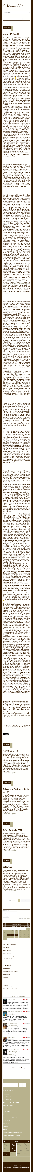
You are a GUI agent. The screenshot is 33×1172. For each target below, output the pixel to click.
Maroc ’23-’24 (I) (10, 751)
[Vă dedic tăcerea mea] (5, 1028)
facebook (5, 1085)
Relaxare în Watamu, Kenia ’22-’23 (12, 956)
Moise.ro (5, 983)
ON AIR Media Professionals (22, 1167)
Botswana (7, 867)
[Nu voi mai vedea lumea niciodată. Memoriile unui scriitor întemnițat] (5, 1054)
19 (16, 934)
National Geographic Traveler (10, 971)
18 (12, 934)
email (24, 1085)
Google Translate (26, 918)
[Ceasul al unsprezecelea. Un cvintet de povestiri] (5, 1016)
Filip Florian (11, 1000)
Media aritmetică (11, 999)
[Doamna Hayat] (5, 1042)
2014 (24, 89)
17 (8, 934)
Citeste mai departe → (10, 773)
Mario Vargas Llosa (13, 1025)
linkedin (16, 1085)
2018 (4, 90)
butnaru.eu (5, 977)
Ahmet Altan (11, 1039)
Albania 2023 (6, 947)
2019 (16, 1141)
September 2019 (16, 924)
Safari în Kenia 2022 (12, 830)
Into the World (6, 974)
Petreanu (5, 980)
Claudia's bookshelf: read (16, 996)
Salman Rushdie (12, 1014)
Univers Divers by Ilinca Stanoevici (12, 988)
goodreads (13, 1085)
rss (20, 1085)
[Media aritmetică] (5, 1003)
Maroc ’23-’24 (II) (11, 34)
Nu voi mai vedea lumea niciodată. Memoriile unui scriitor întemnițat (13, 1051)
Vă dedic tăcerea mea (12, 1023)
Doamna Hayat (11, 1037)
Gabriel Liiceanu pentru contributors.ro (13, 986)
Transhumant (6, 968)
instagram (9, 1085)
